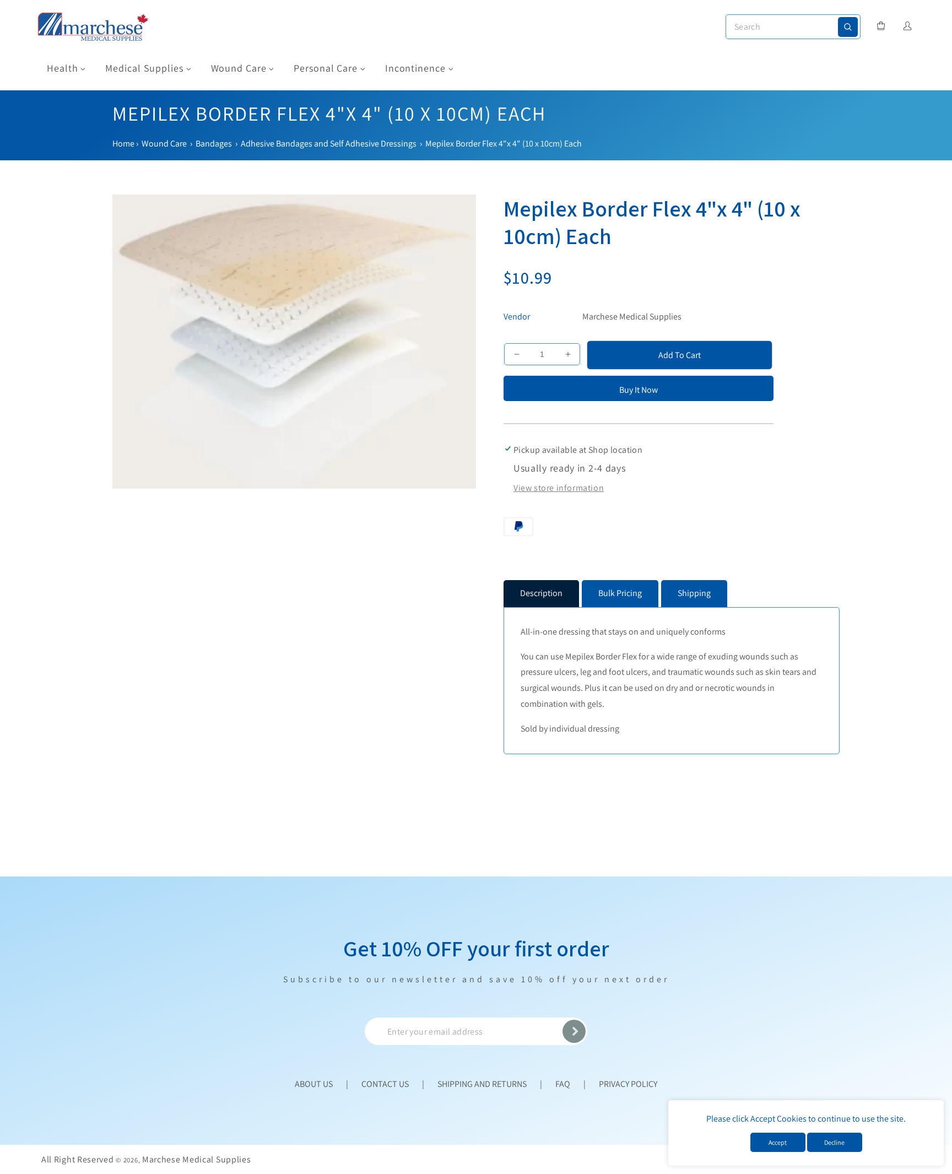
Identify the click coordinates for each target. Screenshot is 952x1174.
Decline (834, 1142)
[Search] (848, 27)
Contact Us (385, 1084)
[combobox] (793, 26)
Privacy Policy (628, 1084)
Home (123, 143)
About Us (314, 1084)
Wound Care (164, 143)
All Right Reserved (77, 1159)
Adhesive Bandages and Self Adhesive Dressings (328, 143)
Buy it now (638, 390)
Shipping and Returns (482, 1084)
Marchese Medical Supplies (631, 316)
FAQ (562, 1084)
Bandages (214, 143)
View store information (558, 488)
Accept (778, 1142)
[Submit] (574, 1031)
